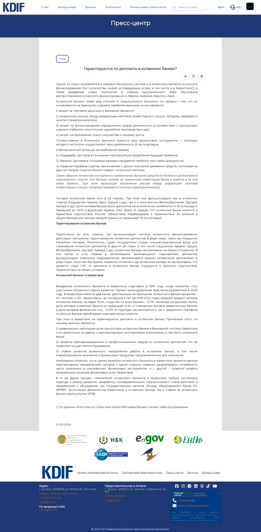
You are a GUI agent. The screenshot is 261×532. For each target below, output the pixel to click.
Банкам (90, 7)
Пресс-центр (175, 472)
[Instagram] (183, 485)
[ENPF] (188, 434)
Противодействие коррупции (141, 472)
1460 (238, 7)
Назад (62, 58)
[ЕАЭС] (150, 449)
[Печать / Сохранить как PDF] (201, 76)
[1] (193, 88)
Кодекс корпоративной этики (97, 472)
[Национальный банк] (72, 435)
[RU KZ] (221, 7)
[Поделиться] (185, 76)
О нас (45, 7)
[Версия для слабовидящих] (250, 6)
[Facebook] (177, 485)
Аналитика (113, 7)
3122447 (182, 500)
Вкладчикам (67, 7)
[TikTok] (208, 485)
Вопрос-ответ (211, 472)
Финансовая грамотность (148, 7)
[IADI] (111, 448)
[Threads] (202, 485)
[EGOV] (150, 436)
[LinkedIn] (196, 485)
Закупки (192, 472)
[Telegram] (190, 485)
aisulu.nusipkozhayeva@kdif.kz (193, 505)
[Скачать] (193, 76)
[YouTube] (215, 485)
